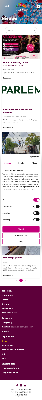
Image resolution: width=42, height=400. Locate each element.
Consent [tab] (7, 163)
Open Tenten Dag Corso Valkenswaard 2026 (15, 64)
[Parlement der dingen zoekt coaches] (21, 95)
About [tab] (34, 163)
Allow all (21, 229)
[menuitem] (21, 295)
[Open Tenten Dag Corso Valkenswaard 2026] (21, 47)
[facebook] (3, 6)
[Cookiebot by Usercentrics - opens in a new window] (30, 157)
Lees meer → (8, 78)
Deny (21, 241)
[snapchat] (8, 6)
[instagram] (5, 6)
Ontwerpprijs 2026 (12, 257)
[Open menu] (38, 6)
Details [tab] (21, 163)
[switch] (36, 206)
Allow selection (21, 235)
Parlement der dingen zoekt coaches (17, 111)
